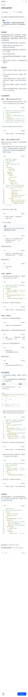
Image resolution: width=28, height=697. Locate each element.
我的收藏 (20, 12)
